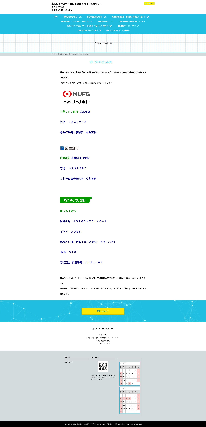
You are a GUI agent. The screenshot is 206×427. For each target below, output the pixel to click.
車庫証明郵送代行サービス (73, 17)
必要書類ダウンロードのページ (128, 26)
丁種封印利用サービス (105, 21)
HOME (56, 17)
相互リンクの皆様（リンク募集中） (118, 30)
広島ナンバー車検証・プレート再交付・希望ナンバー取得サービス (89, 26)
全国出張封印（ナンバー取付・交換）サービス (76, 21)
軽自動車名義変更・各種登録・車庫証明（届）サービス (131, 17)
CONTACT (150, 3)
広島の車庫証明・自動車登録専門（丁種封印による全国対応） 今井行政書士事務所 (77, 6)
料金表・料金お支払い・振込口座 (89, 30)
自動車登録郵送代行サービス (97, 17)
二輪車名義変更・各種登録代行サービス (131, 21)
